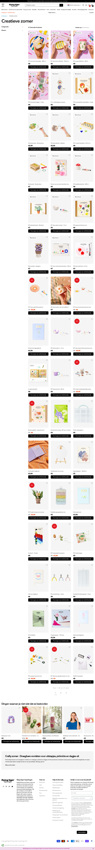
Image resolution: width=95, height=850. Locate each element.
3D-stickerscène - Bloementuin (36, 143)
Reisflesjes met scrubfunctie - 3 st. (71, 736)
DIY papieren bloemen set (35, 676)
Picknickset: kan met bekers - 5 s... (30, 736)
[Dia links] (4, 720)
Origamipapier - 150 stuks (57, 635)
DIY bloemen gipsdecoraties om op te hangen (60, 676)
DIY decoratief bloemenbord (35, 307)
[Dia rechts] (90, 720)
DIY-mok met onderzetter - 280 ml (36, 61)
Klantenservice (56, 790)
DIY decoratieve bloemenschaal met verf (82, 348)
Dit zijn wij (42, 782)
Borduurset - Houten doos (34, 184)
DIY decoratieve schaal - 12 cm (58, 225)
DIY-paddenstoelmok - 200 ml (80, 184)
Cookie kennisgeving (58, 808)
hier (27, 848)
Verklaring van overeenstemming (57, 811)
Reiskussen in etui (5, 736)
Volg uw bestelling (57, 785)
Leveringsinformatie (57, 782)
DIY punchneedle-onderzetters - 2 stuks (83, 102)
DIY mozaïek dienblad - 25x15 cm (81, 143)
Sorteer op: (78, 27)
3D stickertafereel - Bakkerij (58, 143)
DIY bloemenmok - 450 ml (57, 389)
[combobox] (82, 798)
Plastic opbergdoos (78, 430)
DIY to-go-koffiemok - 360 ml (80, 61)
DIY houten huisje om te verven (36, 512)
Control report (56, 817)
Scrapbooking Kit (32, 389)
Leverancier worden (57, 820)
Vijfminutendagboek (78, 635)
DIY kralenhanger (77, 553)
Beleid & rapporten (57, 802)
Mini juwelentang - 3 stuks (57, 594)
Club (40, 785)
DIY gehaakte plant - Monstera (36, 225)
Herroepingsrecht (57, 793)
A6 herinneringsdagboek (34, 348)
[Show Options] (90, 798)
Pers (40, 793)
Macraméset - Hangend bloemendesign (34, 266)
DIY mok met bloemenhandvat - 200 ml (61, 266)
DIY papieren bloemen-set (80, 225)
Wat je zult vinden (10, 765)
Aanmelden (82, 832)
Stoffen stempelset (78, 676)
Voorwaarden (56, 796)
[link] (83, 5)
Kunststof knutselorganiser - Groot (82, 594)
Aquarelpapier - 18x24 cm (80, 471)
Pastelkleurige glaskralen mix (58, 512)
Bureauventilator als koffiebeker (51, 736)
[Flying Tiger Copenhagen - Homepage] (14, 5)
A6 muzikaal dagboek (33, 471)
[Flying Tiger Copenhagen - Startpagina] (7, 780)
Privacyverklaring (57, 805)
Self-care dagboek (33, 594)
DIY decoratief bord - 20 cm (80, 266)
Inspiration (42, 796)
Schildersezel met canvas (57, 471)
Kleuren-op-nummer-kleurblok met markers (60, 184)
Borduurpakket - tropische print (36, 430)
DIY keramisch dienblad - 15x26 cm (60, 61)
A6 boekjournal (77, 512)
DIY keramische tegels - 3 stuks (36, 102)
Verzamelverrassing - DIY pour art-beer (61, 430)
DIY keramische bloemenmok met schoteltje (82, 307)
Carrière (41, 788)
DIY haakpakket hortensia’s (57, 553)
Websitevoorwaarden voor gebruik (59, 799)
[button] (2, 5)
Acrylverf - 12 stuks (33, 553)
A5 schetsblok (31, 635)
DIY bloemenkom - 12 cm (57, 348)
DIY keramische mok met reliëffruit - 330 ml (60, 307)
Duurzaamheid (43, 790)
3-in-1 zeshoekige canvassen (58, 102)
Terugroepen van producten (60, 815)
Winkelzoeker (56, 788)
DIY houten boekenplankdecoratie (82, 389)
